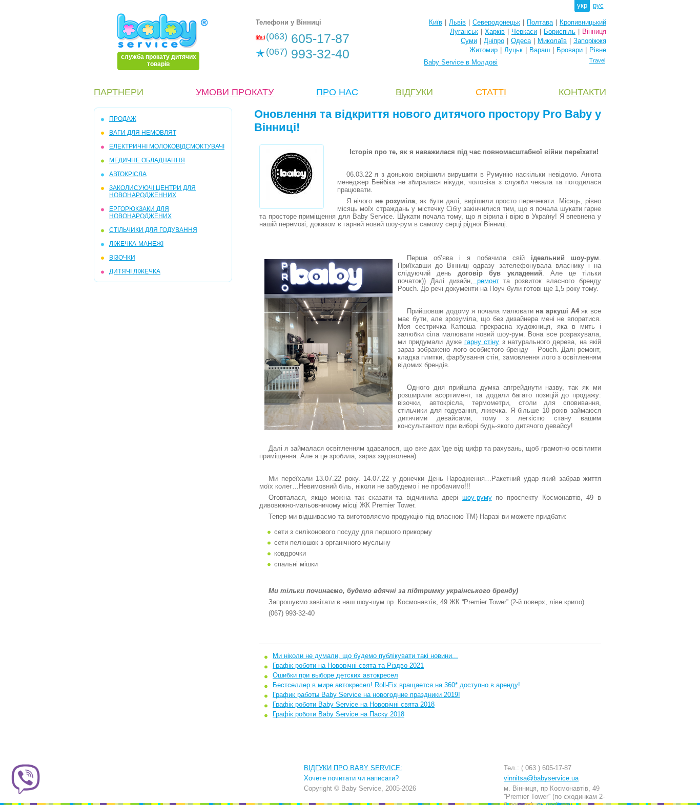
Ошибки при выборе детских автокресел (335, 675)
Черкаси (524, 31)
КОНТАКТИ (582, 92)
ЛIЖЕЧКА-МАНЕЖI (136, 243)
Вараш (539, 50)
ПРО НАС (337, 92)
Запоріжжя (589, 41)
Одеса (521, 41)
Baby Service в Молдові (461, 62)
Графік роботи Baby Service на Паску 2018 (338, 714)
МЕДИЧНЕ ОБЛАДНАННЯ (147, 160)
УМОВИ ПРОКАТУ (235, 92)
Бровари (570, 50)
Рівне (597, 50)
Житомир (483, 50)
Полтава (540, 22)
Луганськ (464, 31)
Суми (469, 41)
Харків (495, 31)
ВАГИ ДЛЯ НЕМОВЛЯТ (142, 132)
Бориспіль (559, 31)
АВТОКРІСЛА (128, 174)
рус (598, 5)
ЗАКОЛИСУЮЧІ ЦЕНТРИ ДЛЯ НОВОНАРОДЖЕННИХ (152, 191)
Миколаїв (552, 41)
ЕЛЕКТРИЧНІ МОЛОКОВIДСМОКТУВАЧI (166, 146)
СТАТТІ (491, 92)
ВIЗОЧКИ (122, 257)
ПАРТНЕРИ (118, 92)
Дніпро (494, 41)
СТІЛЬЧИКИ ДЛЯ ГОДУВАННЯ (153, 230)
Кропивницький (583, 22)
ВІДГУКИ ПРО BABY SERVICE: (353, 768)
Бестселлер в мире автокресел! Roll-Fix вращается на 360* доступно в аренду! (396, 685)
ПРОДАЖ (122, 118)
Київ (435, 22)
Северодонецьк (496, 22)
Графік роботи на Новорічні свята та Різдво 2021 (348, 665)
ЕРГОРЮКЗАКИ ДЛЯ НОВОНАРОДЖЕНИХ (140, 212)
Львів (457, 22)
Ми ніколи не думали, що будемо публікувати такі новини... (365, 656)
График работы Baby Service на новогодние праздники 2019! (366, 694)
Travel (597, 60)
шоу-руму (477, 497)
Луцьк (513, 50)
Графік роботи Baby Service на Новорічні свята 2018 (354, 704)
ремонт (485, 281)
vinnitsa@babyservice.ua (541, 778)
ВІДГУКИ (414, 92)
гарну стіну (481, 342)
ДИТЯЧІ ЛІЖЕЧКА (134, 271)
